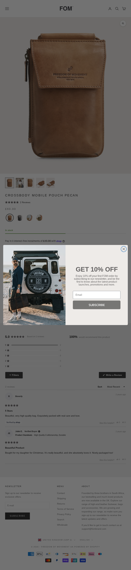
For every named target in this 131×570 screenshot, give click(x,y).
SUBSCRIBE (97, 304)
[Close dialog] (124, 249)
